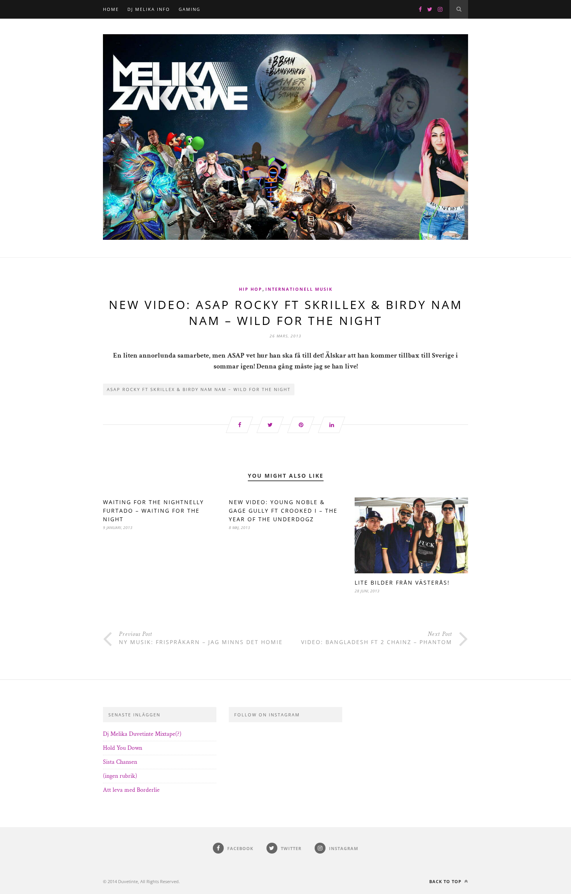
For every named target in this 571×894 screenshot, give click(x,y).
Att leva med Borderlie (131, 790)
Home (111, 9)
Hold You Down (122, 748)
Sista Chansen (120, 762)
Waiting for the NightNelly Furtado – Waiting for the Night (153, 510)
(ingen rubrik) (120, 776)
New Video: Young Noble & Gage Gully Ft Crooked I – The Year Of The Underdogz (283, 510)
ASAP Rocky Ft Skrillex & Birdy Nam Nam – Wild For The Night (199, 389)
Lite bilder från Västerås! (402, 582)
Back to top (446, 881)
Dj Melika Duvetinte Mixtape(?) (142, 734)
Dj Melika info (148, 9)
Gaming (189, 9)
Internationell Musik (299, 289)
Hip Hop (250, 289)
